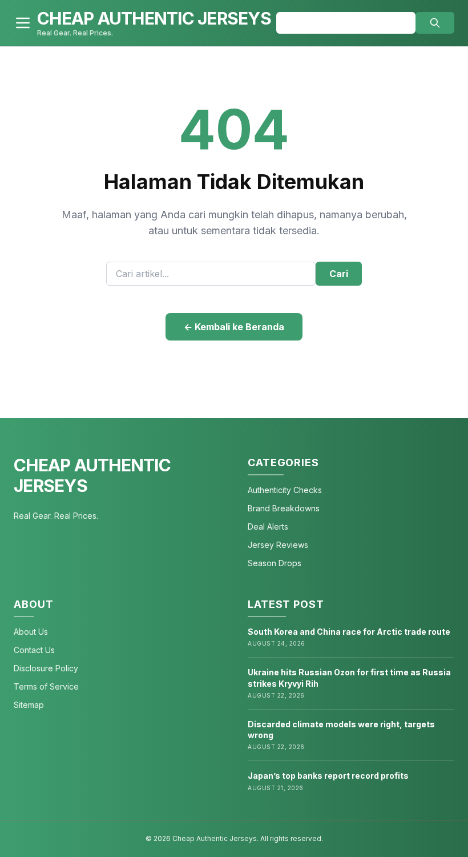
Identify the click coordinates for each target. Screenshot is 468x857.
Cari (338, 273)
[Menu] (23, 23)
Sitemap (29, 705)
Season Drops (274, 563)
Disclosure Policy (46, 668)
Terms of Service (46, 686)
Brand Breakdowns (284, 508)
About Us (31, 631)
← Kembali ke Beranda (234, 327)
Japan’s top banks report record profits (328, 775)
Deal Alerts (268, 526)
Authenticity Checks (285, 490)
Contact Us (34, 650)
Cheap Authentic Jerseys (92, 475)
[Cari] (434, 23)
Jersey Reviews (278, 545)
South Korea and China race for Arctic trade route (349, 631)
